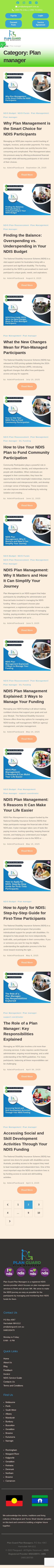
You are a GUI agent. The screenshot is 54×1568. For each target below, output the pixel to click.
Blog (5, 1366)
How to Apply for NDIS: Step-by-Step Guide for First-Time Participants (24, 912)
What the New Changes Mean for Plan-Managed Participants (25, 347)
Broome (9, 1433)
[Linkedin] (30, 3)
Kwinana (9, 1465)
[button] (13, 15)
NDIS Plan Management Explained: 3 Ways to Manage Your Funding (25, 696)
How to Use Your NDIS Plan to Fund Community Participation (26, 452)
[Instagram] (24, 3)
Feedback (7, 1370)
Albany (9, 1414)
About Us (7, 1362)
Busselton (10, 1425)
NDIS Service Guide (12, 1378)
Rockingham (11, 1450)
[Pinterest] (36, 3)
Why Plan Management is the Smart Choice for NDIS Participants (26, 128)
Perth (8, 1406)
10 (39, 1213)
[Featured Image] (27, 87)
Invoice (6, 1374)
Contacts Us (9, 1382)
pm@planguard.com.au (13, 1327)
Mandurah (10, 1417)
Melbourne (10, 1402)
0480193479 (9, 1330)
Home (5, 46)
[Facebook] (17, 3)
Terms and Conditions (13, 1385)
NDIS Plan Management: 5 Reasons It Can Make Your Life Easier (25, 804)
